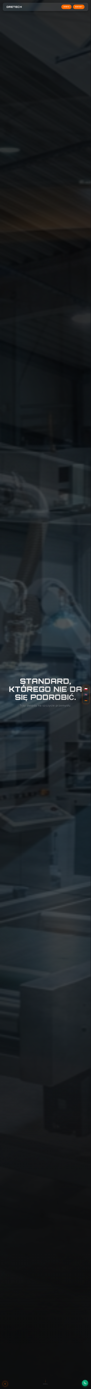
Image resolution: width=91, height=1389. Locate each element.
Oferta (66, 7)
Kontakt (78, 7)
